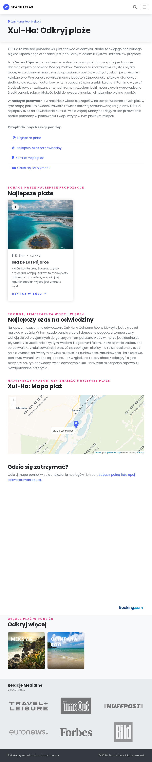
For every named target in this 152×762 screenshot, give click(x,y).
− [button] (13, 406)
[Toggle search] (135, 7)
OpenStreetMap (113, 452)
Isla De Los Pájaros (30, 262)
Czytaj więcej (27, 294)
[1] (40, 224)
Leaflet (98, 452)
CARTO (139, 452)
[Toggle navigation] (144, 7)
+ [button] (13, 400)
